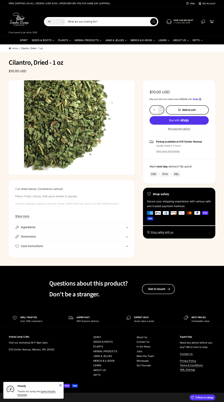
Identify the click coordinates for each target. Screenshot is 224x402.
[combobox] (112, 21)
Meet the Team (145, 356)
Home (15, 48)
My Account (209, 3)
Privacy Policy (188, 360)
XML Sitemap (187, 369)
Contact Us (143, 341)
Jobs (139, 351)
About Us (142, 337)
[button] (211, 21)
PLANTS (63, 40)
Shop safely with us (162, 232)
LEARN (163, 40)
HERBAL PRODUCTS (86, 40)
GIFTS (196, 40)
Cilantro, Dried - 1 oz (32, 48)
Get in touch (156, 289)
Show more (22, 216)
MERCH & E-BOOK (141, 40)
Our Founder (144, 365)
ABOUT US (179, 40)
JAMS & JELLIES (114, 40)
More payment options (179, 128)
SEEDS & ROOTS (41, 40)
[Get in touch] (203, 21)
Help (192, 3)
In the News (143, 346)
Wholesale (143, 360)
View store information (168, 151)
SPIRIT (97, 337)
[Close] (60, 385)
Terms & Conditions (191, 365)
